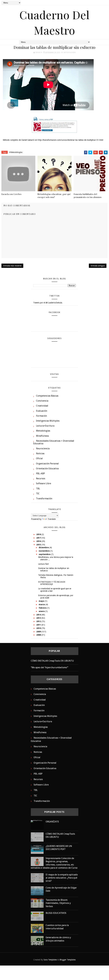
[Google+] (105, 3)
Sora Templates (50, 960)
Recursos (40, 478)
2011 (38, 625)
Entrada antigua (98, 266)
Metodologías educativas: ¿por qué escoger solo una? (54, 195)
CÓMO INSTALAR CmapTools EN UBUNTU (52, 660)
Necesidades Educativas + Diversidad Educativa (53, 442)
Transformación (44, 498)
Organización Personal (47, 463)
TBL (38, 488)
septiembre (45, 554)
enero (42, 611)
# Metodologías (15, 152)
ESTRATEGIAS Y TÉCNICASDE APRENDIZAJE (51, 583)
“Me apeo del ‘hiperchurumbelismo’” (49, 667)
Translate (52, 519)
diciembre (44, 547)
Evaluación (41, 411)
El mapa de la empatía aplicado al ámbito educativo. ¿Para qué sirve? (62, 877)
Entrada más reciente (12, 266)
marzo (42, 604)
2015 (38, 544)
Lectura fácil (43, 564)
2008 (38, 635)
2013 (38, 618)
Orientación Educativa (47, 468)
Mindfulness (42, 436)
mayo (42, 601)
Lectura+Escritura (45, 425)
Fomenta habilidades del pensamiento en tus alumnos (87, 195)
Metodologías (70, 52)
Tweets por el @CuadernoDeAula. (48, 303)
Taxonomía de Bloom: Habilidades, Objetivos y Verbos (58, 903)
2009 (38, 631)
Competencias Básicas (47, 395)
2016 (38, 541)
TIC (38, 493)
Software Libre (43, 483)
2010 (38, 628)
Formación (41, 415)
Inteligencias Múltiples (47, 420)
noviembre (44, 551)
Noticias (40, 453)
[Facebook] (95, 3)
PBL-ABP (40, 473)
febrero (43, 608)
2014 (38, 615)
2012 (38, 621)
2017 (38, 538)
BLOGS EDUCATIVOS (56, 913)
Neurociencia (43, 448)
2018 (38, 534)
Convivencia (42, 400)
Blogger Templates (67, 960)
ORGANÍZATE (52, 821)
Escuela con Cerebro (11, 194)
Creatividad (42, 405)
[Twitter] (100, 3)
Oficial (39, 458)
